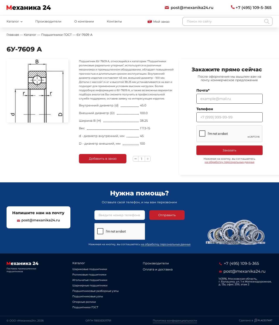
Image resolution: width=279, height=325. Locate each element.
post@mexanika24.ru (40, 220)
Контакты (114, 21)
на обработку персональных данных (229, 162)
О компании (84, 21)
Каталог (78, 263)
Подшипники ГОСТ (85, 307)
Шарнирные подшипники (89, 285)
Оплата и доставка (158, 269)
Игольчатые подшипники (89, 280)
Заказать (229, 150)
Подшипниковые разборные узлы (95, 290)
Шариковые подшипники (89, 269)
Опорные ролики (84, 301)
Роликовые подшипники (89, 274)
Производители (48, 21)
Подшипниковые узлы (87, 296)
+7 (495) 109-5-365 (241, 263)
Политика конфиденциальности (175, 320)
